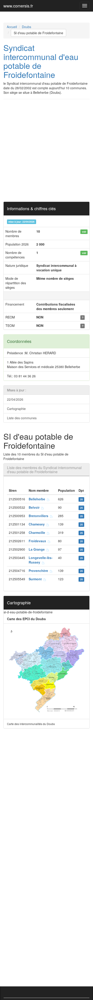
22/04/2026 (15, 399)
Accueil (12, 26)
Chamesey (37, 524)
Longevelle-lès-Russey (41, 559)
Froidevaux (38, 541)
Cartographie (16, 408)
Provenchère (39, 570)
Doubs (26, 26)
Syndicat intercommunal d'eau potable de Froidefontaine (40, 61)
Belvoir (35, 507)
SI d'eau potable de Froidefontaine (38, 33)
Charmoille (38, 532)
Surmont (36, 579)
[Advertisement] (46, 150)
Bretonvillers (39, 515)
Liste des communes (22, 418)
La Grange (37, 549)
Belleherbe (38, 499)
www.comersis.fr (18, 6)
